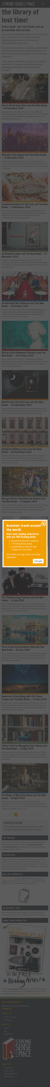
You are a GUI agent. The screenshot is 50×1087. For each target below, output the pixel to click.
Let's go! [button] (38, 561)
